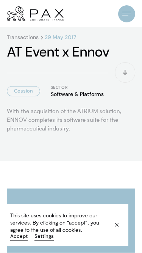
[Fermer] (112, 220)
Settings (44, 236)
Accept (19, 236)
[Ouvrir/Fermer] (126, 13)
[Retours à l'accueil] (35, 13)
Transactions (23, 37)
